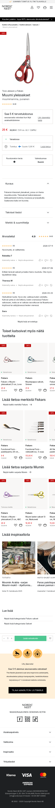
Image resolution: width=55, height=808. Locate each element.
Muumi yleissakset (10, 27)
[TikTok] (35, 719)
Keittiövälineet (25, 25)
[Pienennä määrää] (4, 638)
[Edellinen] (4, 58)
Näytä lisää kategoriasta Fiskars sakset (21, 618)
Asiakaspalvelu (11, 732)
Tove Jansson (8, 91)
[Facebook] (20, 719)
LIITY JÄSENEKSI (21, 2)
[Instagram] (27, 719)
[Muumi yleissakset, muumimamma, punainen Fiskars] (27, 58)
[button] (9, 104)
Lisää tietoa (46, 146)
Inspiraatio (8, 751)
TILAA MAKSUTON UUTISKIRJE (27, 690)
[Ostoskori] (45, 7)
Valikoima (8, 742)
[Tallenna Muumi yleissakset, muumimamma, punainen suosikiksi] (50, 638)
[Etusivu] (7, 7)
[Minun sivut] (32, 7)
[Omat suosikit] (38, 7)
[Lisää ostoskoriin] (20, 390)
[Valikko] (51, 7)
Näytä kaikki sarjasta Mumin (15, 472)
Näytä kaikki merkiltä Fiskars (15, 404)
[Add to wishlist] (15, 390)
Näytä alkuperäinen (25, 260)
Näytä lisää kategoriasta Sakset (18, 623)
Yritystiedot (9, 761)
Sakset (35, 25)
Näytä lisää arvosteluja (27, 321)
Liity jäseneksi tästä (44, 118)
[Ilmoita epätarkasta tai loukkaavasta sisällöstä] (51, 260)
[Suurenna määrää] (11, 638)
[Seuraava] (50, 58)
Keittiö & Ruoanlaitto (10, 25)
